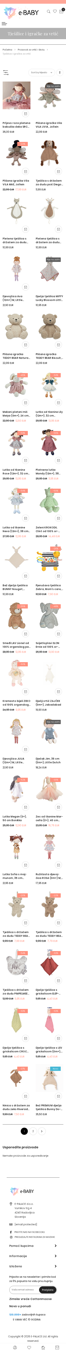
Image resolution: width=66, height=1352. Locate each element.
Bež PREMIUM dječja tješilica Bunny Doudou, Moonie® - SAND (49, 1107)
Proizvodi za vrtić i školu (31, 49)
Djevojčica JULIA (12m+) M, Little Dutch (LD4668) (13, 760)
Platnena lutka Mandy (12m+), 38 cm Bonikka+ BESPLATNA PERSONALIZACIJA (47, 471)
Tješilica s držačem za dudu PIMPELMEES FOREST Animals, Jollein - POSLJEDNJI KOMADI (16, 992)
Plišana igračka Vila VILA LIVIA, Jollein (49, 124)
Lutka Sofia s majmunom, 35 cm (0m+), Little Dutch (15, 876)
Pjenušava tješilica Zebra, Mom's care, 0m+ (48, 587)
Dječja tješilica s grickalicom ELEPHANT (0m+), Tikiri (47, 992)
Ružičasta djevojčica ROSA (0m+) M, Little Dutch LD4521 (48, 876)
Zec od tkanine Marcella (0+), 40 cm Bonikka (49, 818)
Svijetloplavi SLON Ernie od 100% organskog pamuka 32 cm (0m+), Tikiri (49, 645)
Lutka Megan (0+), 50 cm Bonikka (15, 818)
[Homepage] (43, 1347)
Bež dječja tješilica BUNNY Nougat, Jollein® (15, 587)
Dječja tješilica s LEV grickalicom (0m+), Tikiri (49, 1049)
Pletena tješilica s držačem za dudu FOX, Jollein (15, 240)
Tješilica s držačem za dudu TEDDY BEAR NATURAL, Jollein (16, 934)
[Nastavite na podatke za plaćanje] (41, 1131)
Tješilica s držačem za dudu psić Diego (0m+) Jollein (49, 182)
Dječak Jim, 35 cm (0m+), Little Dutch (48, 760)
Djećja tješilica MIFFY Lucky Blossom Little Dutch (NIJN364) (49, 298)
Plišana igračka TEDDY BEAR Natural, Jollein (16, 356)
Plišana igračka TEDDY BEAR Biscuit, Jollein (49, 356)
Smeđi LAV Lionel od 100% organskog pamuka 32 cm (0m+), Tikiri (16, 645)
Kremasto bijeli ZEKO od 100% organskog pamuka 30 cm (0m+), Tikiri (16, 703)
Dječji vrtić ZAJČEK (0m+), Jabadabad (48, 702)
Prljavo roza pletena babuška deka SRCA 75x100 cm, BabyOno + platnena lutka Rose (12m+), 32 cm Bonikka (16, 125)
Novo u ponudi (20, 1306)
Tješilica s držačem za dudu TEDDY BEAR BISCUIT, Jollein (49, 934)
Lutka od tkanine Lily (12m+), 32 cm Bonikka (49, 414)
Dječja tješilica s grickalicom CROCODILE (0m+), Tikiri (16, 1049)
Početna (8, 49)
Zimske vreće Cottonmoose (30, 1299)
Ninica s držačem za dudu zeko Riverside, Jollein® (16, 1107)
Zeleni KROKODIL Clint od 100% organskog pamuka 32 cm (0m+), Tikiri (49, 529)
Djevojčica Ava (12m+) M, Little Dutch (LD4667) (13, 298)
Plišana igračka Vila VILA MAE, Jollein (16, 182)
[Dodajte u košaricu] (25, 113)
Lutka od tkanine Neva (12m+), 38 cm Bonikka (15, 529)
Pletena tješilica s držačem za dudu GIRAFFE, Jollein (48, 240)
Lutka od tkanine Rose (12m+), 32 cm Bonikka (15, 471)
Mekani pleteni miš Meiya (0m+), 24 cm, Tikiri (16, 414)
